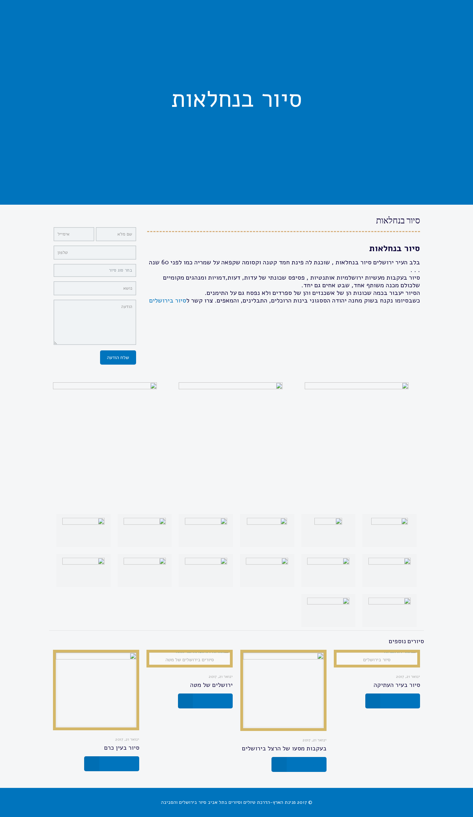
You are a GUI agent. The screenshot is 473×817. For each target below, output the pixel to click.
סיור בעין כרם (121, 747)
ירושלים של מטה (211, 685)
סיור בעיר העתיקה (397, 685)
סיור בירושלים (167, 300)
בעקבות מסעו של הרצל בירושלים (284, 748)
